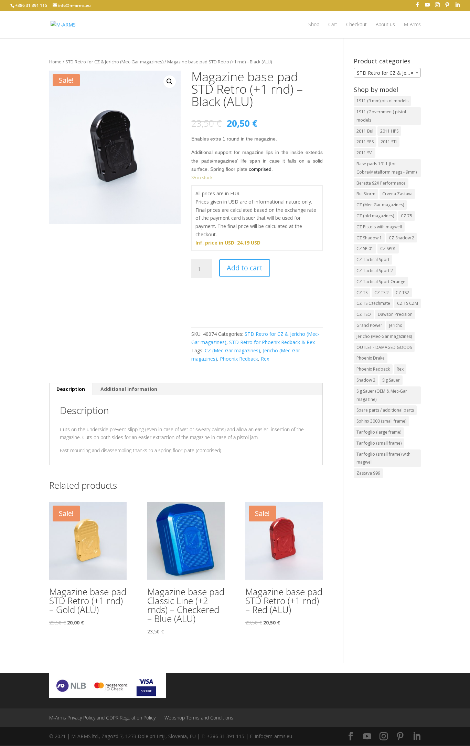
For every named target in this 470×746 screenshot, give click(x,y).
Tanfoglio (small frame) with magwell (383, 458)
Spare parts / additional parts (385, 410)
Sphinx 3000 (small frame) (381, 421)
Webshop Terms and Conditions (198, 717)
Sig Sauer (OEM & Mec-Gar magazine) (381, 395)
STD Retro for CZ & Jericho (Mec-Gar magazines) (114, 62)
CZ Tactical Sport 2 (374, 270)
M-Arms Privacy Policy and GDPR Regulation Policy (102, 717)
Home (55, 62)
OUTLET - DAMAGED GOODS (384, 347)
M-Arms (412, 25)
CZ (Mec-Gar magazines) (232, 350)
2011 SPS (365, 142)
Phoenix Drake (370, 358)
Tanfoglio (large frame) (378, 432)
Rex (265, 358)
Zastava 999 (368, 473)
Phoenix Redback (239, 358)
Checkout (356, 25)
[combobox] (387, 72)
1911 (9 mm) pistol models (382, 101)
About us (385, 25)
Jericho (396, 325)
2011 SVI (364, 153)
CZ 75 (406, 216)
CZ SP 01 (364, 248)
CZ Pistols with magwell (379, 227)
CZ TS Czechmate (373, 303)
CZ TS (361, 293)
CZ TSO (363, 314)
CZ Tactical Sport (372, 259)
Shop (313, 25)
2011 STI (389, 142)
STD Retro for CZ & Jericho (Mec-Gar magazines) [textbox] (388, 73)
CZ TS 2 (381, 293)
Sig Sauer (391, 380)
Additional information (128, 389)
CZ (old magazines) (375, 216)
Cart (332, 25)
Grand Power (369, 325)
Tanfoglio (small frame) (379, 443)
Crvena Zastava (397, 194)
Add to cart (245, 267)
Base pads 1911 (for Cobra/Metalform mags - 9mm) (386, 168)
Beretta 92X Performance (381, 183)
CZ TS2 (402, 293)
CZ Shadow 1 (369, 238)
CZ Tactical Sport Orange (380, 281)
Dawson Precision (395, 314)
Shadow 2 (365, 380)
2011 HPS (389, 131)
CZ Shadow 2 (401, 238)
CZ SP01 (388, 248)
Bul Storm (365, 194)
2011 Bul (364, 131)
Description (70, 389)
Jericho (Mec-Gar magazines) (384, 336)
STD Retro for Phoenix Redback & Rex (272, 342)
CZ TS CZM (407, 303)
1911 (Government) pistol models (381, 116)
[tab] (71, 389)
